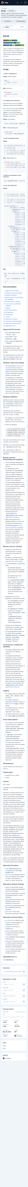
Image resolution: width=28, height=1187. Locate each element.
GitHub (4, 1046)
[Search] (21, 2)
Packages (4, 8)
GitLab (4, 1048)
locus (3, 11)
